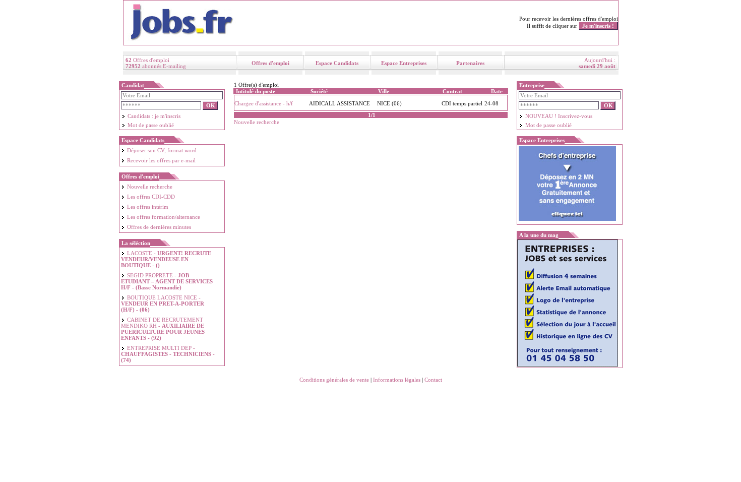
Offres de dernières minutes (159, 227)
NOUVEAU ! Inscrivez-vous (558, 116)
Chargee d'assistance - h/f (263, 103)
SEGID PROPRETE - (167, 281)
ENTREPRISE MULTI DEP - (168, 354)
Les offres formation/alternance (163, 217)
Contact (433, 380)
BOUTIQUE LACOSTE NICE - (162, 303)
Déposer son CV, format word (162, 150)
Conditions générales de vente (334, 380)
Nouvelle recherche (149, 187)
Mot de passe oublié (151, 125)
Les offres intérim (147, 207)
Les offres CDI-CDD (151, 197)
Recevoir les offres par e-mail (161, 160)
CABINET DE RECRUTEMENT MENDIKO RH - (163, 329)
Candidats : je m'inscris (154, 116)
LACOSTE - (166, 259)
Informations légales (396, 380)
